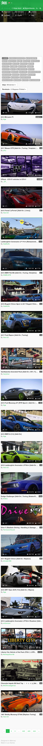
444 (34, 731)
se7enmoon (6, 623)
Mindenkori (8, 85)
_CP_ (5, 181)
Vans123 (6, 213)
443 (29, 731)
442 (23, 731)
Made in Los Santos (8, 743)
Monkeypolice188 (8, 654)
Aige (4, 119)
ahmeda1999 (7, 561)
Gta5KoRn (6, 244)
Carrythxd (6, 374)
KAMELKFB (7, 275)
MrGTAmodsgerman (9, 685)
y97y (4, 150)
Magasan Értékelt (13, 89)
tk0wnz (5, 499)
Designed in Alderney (8, 740)
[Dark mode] (36, 8)
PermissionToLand (9, 530)
